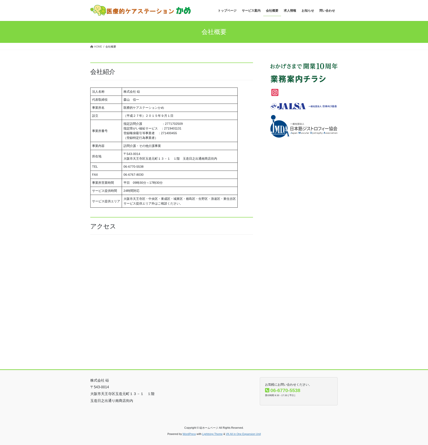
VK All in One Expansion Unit (243, 434)
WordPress (189, 434)
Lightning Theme (212, 434)
